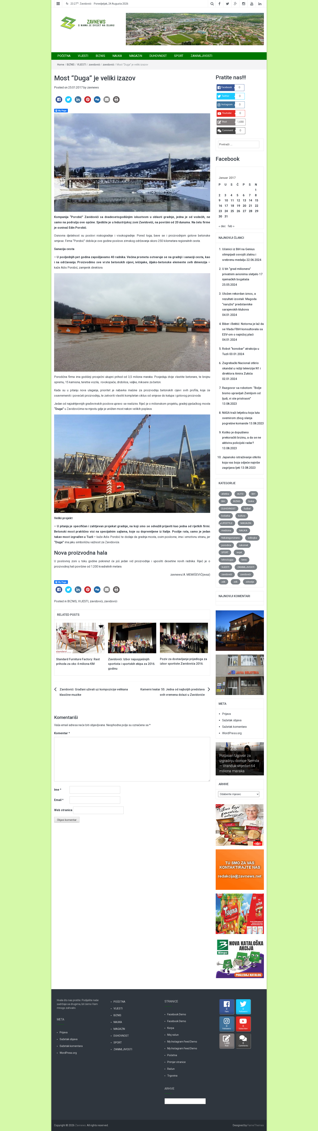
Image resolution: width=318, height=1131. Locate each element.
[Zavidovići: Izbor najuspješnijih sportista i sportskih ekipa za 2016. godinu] (132, 637)
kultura (241, 515)
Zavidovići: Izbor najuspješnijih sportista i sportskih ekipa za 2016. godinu (131, 663)
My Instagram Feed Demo (182, 1041)
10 (226, 200)
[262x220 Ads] (240, 823)
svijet (239, 552)
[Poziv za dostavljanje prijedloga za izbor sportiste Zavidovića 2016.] (184, 637)
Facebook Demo (176, 1014)
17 (226, 206)
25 (232, 211)
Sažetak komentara (234, 726)
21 (250, 206)
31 (226, 216)
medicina (226, 530)
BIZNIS (100, 56)
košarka (225, 515)
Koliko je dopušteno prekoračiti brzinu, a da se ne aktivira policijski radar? (241, 438)
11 (232, 200)
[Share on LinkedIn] (78, 101)
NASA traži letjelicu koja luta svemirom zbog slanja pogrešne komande (241, 418)
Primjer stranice (176, 1062)
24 (226, 211)
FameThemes (256, 1125)
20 (244, 206)
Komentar (62, 733)
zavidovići (94, 64)
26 (238, 211)
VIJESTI (83, 56)
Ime (57, 789)
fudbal (247, 508)
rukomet (243, 545)
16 (220, 206)
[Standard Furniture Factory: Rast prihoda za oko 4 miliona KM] (80, 637)
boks (251, 501)
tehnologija (227, 559)
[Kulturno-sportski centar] (240, 628)
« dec (222, 226)
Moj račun (173, 1034)
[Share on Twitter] (68, 101)
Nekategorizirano (230, 537)
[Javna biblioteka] (240, 673)
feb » (231, 226)
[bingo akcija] (240, 956)
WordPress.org (232, 733)
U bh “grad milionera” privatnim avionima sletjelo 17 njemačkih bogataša (242, 274)
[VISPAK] (240, 911)
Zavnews (80, 1125)
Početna (172, 1055)
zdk (223, 581)
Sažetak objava (231, 720)
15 (256, 200)
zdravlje (250, 581)
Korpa (170, 1028)
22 (256, 206)
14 (250, 200)
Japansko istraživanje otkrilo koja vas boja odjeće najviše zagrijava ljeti (241, 462)
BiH (253, 493)
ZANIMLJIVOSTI (201, 56)
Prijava (226, 714)
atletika (225, 493)
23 (220, 211)
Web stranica (63, 810)
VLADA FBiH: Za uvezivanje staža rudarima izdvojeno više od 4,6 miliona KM (238, 763)
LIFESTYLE (226, 523)
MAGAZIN (135, 56)
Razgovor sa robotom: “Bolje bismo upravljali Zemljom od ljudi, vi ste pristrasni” (241, 393)
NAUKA (117, 56)
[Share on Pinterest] (87, 101)
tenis (244, 559)
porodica (226, 545)
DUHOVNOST (158, 56)
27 (244, 211)
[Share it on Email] (106, 101)
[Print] (116, 101)
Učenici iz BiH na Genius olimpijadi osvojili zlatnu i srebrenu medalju (239, 254)
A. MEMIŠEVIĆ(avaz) (196, 574)
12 (238, 200)
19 (238, 206)
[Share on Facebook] (59, 101)
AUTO (240, 493)
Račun (171, 1068)
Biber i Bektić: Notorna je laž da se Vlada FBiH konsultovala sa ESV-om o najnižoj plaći (243, 329)
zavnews (93, 87)
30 (220, 216)
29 (256, 211)
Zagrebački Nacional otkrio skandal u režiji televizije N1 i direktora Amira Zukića (241, 368)
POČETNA (63, 56)
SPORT (178, 56)
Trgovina (172, 1075)
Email (58, 800)
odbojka (252, 537)
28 (250, 211)
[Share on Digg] (97, 101)
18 (232, 206)
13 (244, 200)
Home (60, 64)
